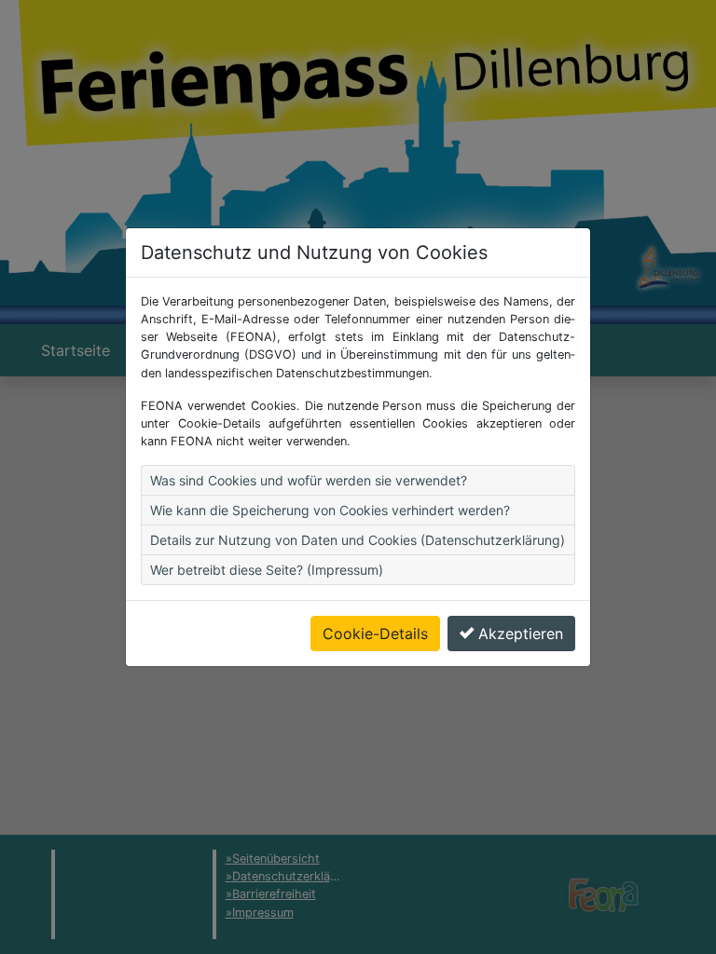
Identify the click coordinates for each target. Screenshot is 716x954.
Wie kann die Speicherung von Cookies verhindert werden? (330, 510)
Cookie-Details (375, 633)
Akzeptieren (520, 633)
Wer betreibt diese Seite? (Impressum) (266, 570)
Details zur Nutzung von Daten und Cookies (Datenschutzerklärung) (357, 540)
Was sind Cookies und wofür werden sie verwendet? (308, 480)
